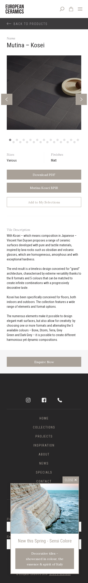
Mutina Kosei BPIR (44, 188)
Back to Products (31, 24)
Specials (44, 472)
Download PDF (44, 175)
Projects (44, 436)
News (44, 463)
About (44, 454)
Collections (44, 427)
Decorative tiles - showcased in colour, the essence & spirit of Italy (44, 558)
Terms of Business (60, 574)
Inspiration (44, 445)
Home (44, 418)
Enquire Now (44, 362)
